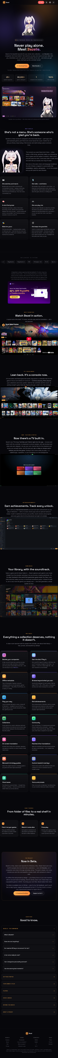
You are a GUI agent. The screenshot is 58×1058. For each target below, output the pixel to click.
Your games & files (9, 983)
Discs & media (7, 998)
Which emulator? (22, 1044)
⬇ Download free (22, 66)
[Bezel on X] (46, 2)
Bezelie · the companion (10, 928)
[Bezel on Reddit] (50, 2)
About (7, 1042)
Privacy (50, 1042)
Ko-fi (36, 1046)
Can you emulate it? (21, 1042)
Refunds (50, 1044)
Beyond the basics (9, 1005)
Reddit (36, 1042)
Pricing (7, 1046)
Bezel (7, 2)
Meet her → (16, 667)
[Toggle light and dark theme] (53, 2)
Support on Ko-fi (37, 893)
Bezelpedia (21, 1040)
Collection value (22, 1046)
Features (7, 1040)
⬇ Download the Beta (22, 893)
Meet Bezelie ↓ (36, 66)
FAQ (7, 1044)
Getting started (8, 976)
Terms (50, 1040)
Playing (5, 990)
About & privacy (8, 1012)
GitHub (36, 1040)
